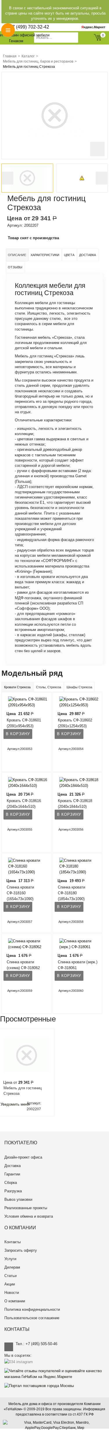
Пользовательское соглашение (31, 1318)
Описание (17, 255)
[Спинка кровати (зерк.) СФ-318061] (78, 943)
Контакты (12, 1242)
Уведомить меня (15, 1104)
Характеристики (45, 255)
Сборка (10, 1182)
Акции (9, 1284)
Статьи (10, 1276)
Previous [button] (7, 178)
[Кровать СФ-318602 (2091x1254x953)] (78, 702)
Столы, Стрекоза (48, 687)
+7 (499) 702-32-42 (29, 26)
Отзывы (15, 267)
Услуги (10, 1259)
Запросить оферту (20, 1250)
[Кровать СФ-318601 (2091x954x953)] (27, 702)
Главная (10, 56)
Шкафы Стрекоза (79, 687)
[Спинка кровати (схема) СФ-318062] (27, 943)
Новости (11, 1292)
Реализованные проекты (25, 1208)
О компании (14, 1301)
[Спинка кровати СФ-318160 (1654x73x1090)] (27, 866)
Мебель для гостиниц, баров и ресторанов (38, 61)
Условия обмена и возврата (28, 1216)
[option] (27, 178)
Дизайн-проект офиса (23, 1157)
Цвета (69, 255)
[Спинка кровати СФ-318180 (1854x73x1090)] (78, 866)
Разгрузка (13, 1191)
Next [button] (101, 178)
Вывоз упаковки (18, 1199)
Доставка (87, 255)
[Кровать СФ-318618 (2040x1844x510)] (78, 782)
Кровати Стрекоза (17, 687)
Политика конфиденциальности (32, 1309)
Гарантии (12, 1174)
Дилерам (12, 1267)
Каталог (28, 56)
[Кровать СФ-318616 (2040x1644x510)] (27, 782)
